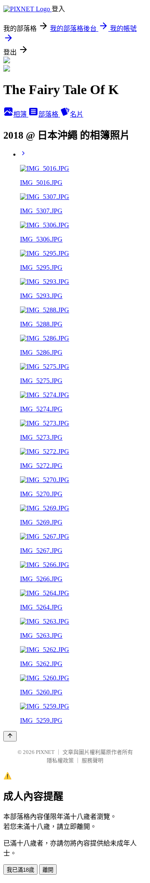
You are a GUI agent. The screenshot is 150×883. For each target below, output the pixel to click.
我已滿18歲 (20, 870)
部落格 (49, 114)
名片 (76, 114)
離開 (47, 870)
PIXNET (45, 752)
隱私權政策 (60, 760)
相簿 (20, 114)
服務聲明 (92, 760)
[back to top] (10, 736)
